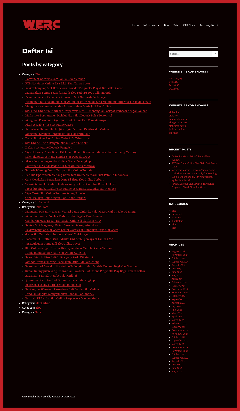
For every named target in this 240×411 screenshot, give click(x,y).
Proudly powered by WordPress (59, 396)
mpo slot (173, 133)
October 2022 (178, 354)
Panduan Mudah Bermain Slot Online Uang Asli (55, 252)
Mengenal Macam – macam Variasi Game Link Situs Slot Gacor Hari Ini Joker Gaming (80, 211)
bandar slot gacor (178, 119)
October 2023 (178, 337)
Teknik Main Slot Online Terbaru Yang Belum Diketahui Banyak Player (70, 184)
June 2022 (177, 368)
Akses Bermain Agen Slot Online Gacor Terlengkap (58, 161)
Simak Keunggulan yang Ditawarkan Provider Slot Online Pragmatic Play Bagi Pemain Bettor (85, 271)
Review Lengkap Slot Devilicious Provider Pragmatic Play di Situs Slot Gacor (74, 88)
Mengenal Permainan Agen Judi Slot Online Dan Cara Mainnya (65, 120)
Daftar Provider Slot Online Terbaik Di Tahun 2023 (57, 138)
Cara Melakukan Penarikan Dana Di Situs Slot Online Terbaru (64, 179)
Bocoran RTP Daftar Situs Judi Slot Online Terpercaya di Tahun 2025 (69, 239)
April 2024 (177, 316)
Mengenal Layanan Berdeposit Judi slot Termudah (57, 133)
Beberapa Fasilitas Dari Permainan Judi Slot (53, 284)
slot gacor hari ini (178, 126)
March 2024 (178, 320)
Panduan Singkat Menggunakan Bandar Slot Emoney (59, 294)
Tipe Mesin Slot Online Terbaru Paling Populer (55, 193)
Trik (176, 25)
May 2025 (177, 275)
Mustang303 (175, 78)
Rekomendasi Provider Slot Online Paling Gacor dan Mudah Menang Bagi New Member (81, 266)
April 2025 (177, 279)
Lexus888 (174, 85)
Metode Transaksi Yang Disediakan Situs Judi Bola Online (62, 261)
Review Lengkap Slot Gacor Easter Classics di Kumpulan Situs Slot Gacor (71, 229)
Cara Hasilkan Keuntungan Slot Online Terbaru (55, 197)
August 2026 (178, 251)
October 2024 (178, 296)
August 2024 (178, 303)
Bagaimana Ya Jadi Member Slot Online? (51, 275)
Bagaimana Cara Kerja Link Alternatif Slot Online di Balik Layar (66, 97)
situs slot (173, 115)
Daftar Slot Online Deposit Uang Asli (48, 147)
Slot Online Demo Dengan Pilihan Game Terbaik (56, 143)
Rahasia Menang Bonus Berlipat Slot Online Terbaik (58, 170)
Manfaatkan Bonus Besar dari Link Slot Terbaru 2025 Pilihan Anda (68, 92)
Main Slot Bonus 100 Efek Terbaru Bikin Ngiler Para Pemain (64, 216)
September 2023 (180, 340)
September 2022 (180, 357)
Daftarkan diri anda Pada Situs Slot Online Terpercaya (60, 165)
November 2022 (180, 351)
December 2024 (180, 289)
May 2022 (177, 371)
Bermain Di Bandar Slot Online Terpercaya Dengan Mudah (63, 298)
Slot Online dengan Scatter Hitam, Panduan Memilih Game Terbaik (68, 248)
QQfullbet (174, 88)
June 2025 (177, 272)
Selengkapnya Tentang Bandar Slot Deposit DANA (57, 156)
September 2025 (180, 261)
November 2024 (180, 292)
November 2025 (180, 255)
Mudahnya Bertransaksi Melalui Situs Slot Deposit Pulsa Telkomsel (68, 115)
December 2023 (180, 330)
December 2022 (180, 347)
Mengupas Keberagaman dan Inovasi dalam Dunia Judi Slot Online (68, 106)
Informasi (149, 25)
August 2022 (178, 361)
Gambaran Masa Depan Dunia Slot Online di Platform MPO (63, 220)
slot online (174, 112)
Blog (38, 74)
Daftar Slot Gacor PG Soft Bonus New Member (55, 79)
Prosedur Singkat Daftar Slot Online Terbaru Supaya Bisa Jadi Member (70, 188)
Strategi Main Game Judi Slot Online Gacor (52, 243)
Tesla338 (173, 82)
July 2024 (176, 306)
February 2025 (179, 282)
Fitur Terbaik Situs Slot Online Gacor (49, 124)
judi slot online (176, 129)
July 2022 (176, 364)
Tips (166, 25)
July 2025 (176, 268)
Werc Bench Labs (31, 396)
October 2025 (178, 258)
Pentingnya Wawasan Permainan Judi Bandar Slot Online (62, 289)
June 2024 (177, 309)
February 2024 (179, 323)
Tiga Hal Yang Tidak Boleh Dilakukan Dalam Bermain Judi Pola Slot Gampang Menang (80, 152)
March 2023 (178, 344)
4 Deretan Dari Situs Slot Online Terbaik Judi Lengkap (60, 280)
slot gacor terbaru (178, 122)
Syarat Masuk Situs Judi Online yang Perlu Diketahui (59, 257)
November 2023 (180, 333)
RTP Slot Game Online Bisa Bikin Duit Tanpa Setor (57, 83)
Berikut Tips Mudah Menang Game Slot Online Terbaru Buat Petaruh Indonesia (76, 175)
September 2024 (180, 299)
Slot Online (42, 303)
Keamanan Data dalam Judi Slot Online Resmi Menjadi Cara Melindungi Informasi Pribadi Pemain (88, 101)
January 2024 (178, 327)
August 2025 (178, 265)
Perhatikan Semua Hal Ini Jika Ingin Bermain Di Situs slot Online (67, 129)
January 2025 (178, 285)
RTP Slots (189, 25)
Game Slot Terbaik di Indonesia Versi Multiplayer (57, 234)
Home (135, 25)
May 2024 (177, 313)
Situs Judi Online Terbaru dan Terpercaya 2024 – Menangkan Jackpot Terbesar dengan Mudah (86, 111)
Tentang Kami (209, 25)
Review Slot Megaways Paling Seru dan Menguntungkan (61, 225)
